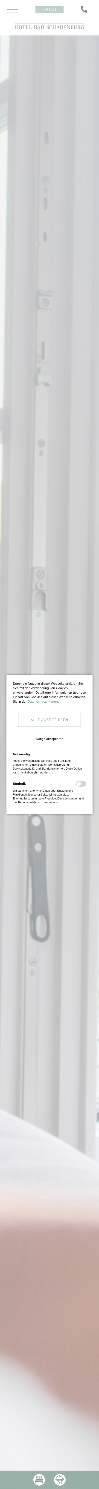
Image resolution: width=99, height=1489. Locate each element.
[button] (49, 735)
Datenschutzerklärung (44, 701)
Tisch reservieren (60, 1480)
